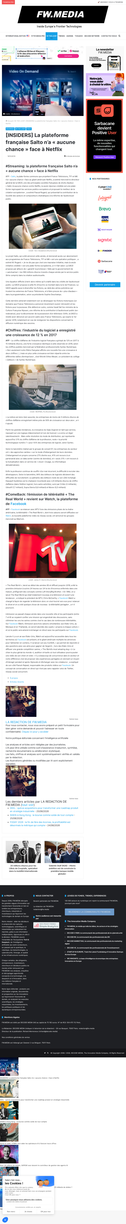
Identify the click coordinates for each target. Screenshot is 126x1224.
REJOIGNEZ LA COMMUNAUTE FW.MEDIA (89, 912)
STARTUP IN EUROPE (75, 952)
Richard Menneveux (30, 1031)
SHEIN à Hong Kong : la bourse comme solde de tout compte (41, 815)
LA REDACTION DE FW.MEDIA (26, 722)
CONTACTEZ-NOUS (109, 36)
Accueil (10, 121)
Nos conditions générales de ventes (16, 1037)
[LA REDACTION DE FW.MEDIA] (21, 716)
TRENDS (61, 36)
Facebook (18, 504)
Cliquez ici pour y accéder (35, 731)
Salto (13, 176)
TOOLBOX (79, 36)
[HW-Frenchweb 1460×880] (105, 96)
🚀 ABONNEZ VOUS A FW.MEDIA (110, 2)
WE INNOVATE (72, 958)
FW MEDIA (71, 926)
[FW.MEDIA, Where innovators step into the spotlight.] (63, 18)
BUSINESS (10, 129)
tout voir (28, 805)
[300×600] (104, 172)
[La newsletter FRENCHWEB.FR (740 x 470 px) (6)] (105, 70)
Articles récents (17, 682)
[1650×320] (43, 53)
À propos (14, 678)
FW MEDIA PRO (39, 36)
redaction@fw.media (41, 909)
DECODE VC (71, 948)
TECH (29, 129)
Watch (8, 516)
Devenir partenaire (105, 284)
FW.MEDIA (16, 901)
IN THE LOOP (52, 36)
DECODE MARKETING (75, 941)
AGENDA (69, 36)
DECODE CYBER (73, 933)
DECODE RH (71, 937)
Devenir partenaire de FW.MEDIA (45, 901)
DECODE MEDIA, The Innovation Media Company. (90, 1053)
